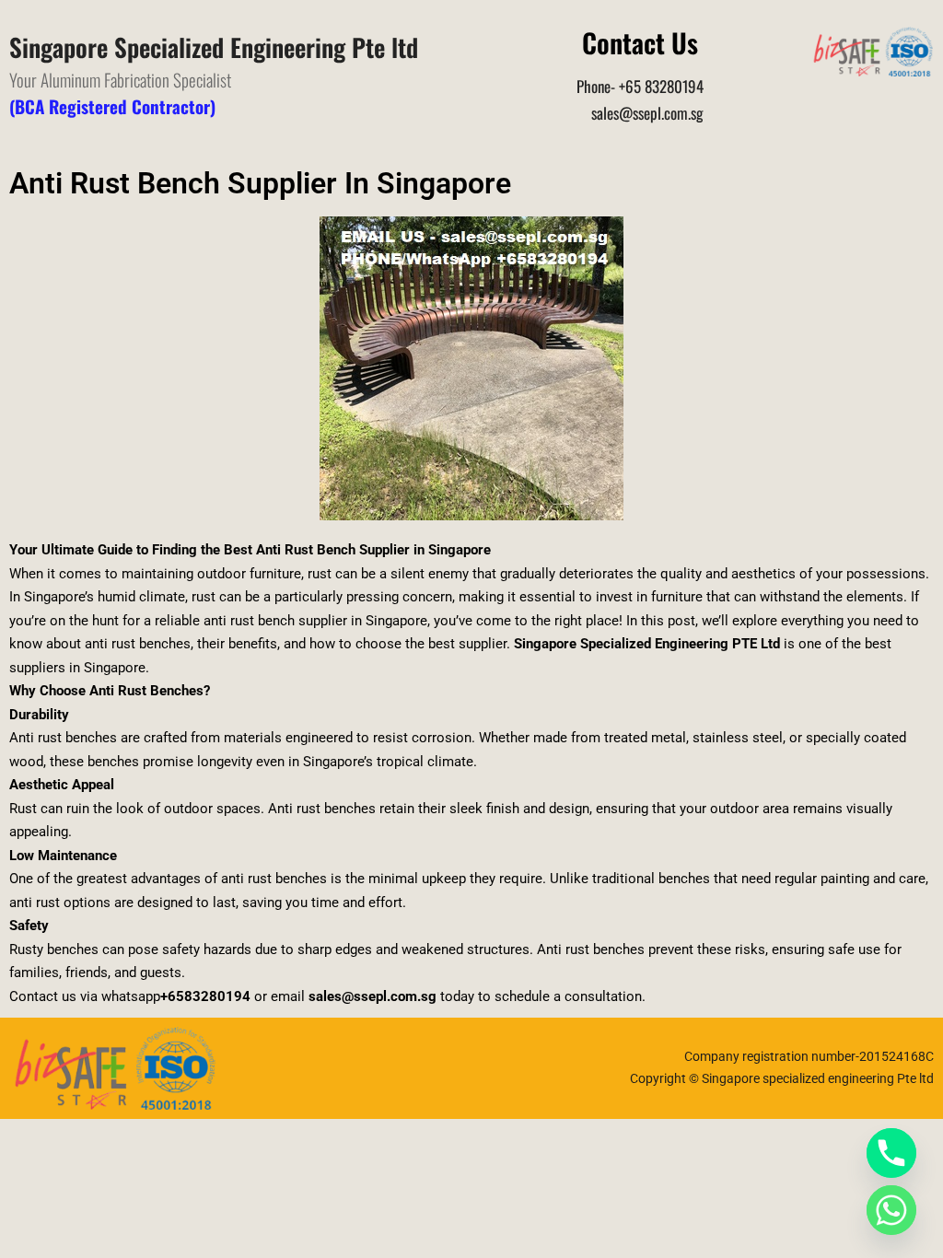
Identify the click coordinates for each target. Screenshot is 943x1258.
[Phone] (891, 1153)
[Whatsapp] (891, 1210)
